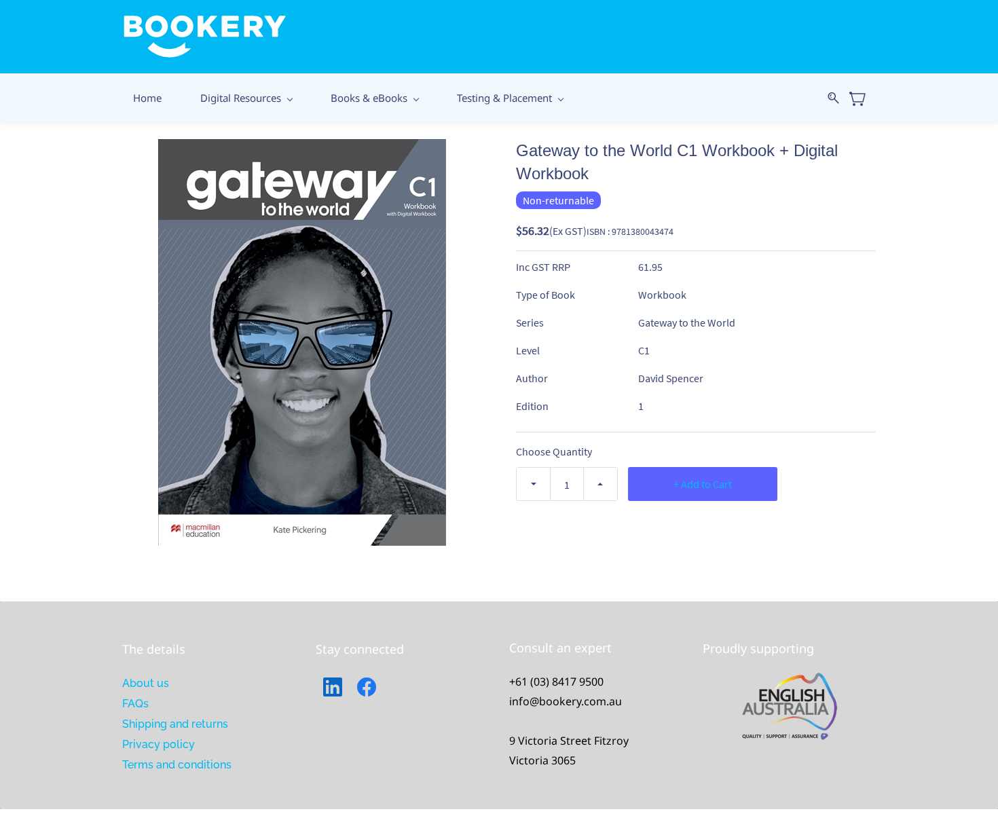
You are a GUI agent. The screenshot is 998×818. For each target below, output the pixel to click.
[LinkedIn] (332, 687)
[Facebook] (366, 687)
